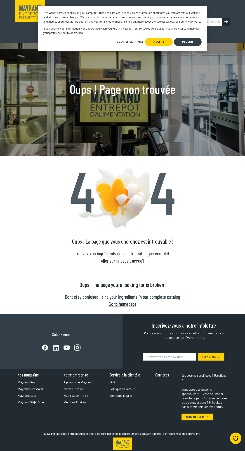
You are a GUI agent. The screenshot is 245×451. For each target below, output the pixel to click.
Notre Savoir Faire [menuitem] (75, 396)
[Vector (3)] (53, 348)
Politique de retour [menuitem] (122, 389)
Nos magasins (28, 375)
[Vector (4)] (64, 347)
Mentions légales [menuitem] (121, 396)
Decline (188, 41)
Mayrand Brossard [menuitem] (30, 389)
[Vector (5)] (75, 347)
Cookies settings (130, 41)
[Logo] (122, 443)
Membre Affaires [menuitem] (74, 402)
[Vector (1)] (45, 347)
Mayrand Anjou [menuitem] (28, 382)
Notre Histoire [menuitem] (73, 389)
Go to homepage (122, 304)
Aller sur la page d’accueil (122, 261)
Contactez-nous (195, 416)
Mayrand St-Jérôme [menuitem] (31, 402)
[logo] (30, 21)
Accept (159, 41)
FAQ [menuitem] (112, 382)
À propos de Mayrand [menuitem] (78, 382)
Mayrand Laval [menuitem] (27, 396)
